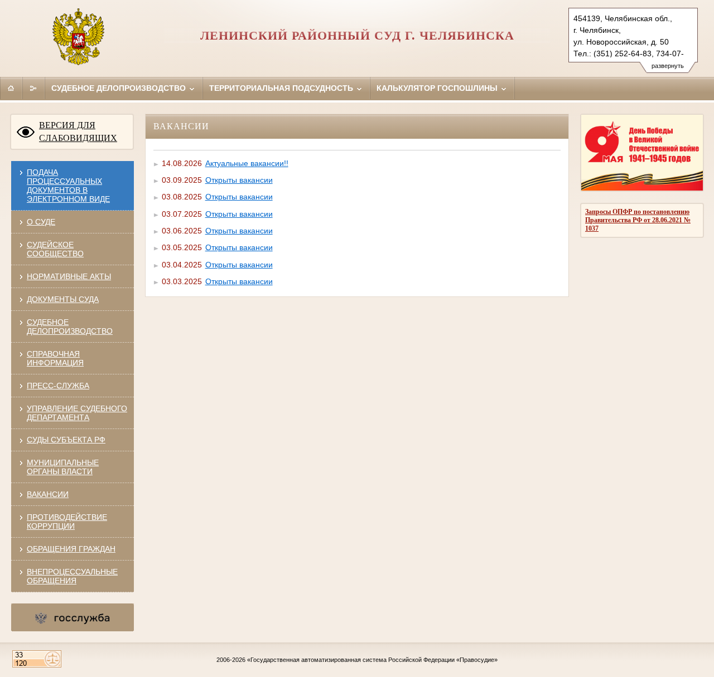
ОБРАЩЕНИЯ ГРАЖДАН (71, 548)
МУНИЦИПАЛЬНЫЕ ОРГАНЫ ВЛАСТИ (63, 467)
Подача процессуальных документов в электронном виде (68, 185)
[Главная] (11, 88)
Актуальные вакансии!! (246, 163)
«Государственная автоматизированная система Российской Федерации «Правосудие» (372, 659)
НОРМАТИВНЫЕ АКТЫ (69, 276)
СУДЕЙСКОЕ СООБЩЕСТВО (55, 249)
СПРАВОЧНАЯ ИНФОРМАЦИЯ (55, 358)
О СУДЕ (41, 221)
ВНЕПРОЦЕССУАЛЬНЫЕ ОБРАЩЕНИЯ (72, 576)
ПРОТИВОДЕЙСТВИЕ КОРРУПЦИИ (67, 521)
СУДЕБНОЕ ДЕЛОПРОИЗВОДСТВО (70, 326)
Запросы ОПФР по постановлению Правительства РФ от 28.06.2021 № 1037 (638, 220)
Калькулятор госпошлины (438, 88)
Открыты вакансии (239, 180)
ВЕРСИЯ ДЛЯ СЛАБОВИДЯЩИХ (78, 131)
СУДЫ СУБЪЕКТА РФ (66, 439)
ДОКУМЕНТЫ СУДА (63, 299)
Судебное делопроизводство (119, 88)
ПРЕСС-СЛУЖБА (58, 385)
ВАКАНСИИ (48, 494)
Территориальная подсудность (282, 88)
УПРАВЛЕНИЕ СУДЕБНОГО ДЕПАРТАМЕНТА (77, 413)
